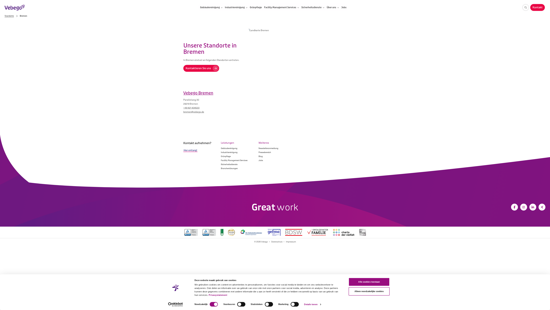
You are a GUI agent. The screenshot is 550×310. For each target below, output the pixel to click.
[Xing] (542, 207)
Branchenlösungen (229, 168)
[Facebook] (514, 207)
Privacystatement (218, 295)
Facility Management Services (234, 160)
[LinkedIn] (532, 207)
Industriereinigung (229, 152)
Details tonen (310, 304)
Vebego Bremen (198, 93)
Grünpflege (256, 7)
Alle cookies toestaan (369, 282)
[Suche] (526, 7)
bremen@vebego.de (193, 112)
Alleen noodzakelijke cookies (369, 291)
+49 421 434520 (191, 107)
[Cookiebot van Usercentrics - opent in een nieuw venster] (175, 304)
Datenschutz (276, 242)
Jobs (343, 7)
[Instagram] (523, 207)
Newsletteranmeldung (268, 148)
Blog (261, 156)
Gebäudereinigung (229, 148)
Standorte (9, 16)
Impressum (291, 242)
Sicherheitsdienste (229, 164)
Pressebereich (265, 152)
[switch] (241, 304)
